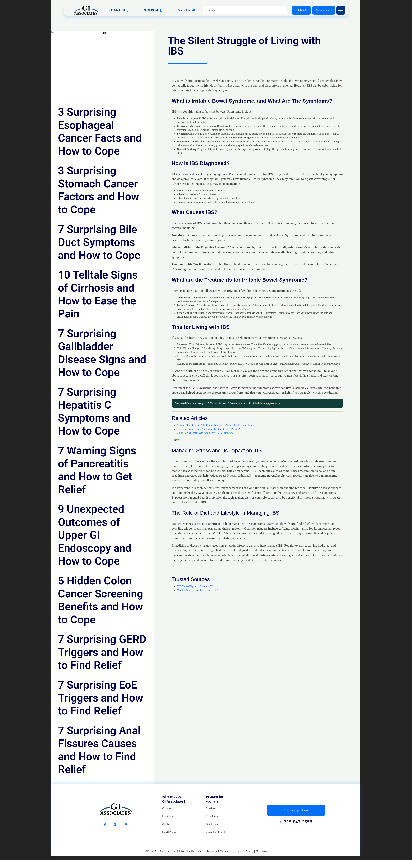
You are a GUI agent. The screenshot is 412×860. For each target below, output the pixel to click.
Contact (166, 824)
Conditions (212, 816)
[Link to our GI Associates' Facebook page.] (109, 824)
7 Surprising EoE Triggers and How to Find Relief (100, 698)
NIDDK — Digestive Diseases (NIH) (196, 586)
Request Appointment (296, 810)
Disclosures (213, 824)
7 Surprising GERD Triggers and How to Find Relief (102, 652)
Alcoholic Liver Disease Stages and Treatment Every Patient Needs (211, 429)
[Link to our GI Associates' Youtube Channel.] (126, 824)
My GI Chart (151, 10)
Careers (166, 808)
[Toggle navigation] (340, 10)
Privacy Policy (243, 851)
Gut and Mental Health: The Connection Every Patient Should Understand (215, 425)
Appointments (324, 10)
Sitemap (262, 851)
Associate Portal (215, 832)
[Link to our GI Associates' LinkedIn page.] (119, 824)
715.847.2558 (117, 10)
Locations (167, 816)
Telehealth (301, 10)
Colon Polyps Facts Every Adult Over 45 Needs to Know (206, 432)
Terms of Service (218, 851)
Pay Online (184, 10)
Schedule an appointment (266, 403)
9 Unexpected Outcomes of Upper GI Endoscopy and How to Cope (94, 535)
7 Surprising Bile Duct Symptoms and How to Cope (99, 242)
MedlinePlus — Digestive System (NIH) (197, 590)
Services (211, 808)
